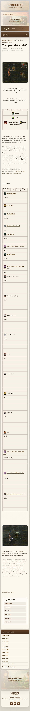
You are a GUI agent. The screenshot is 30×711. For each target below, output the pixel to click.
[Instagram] (15, 703)
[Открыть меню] (26, 34)
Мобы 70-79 (5, 658)
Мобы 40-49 (8, 622)
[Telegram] (11, 703)
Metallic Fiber (10, 205)
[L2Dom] (15, 6)
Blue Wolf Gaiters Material (13, 225)
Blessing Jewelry (20, 171)
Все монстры (8, 603)
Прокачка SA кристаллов (9, 666)
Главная (4, 40)
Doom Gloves (10, 234)
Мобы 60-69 (5, 655)
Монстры (10, 40)
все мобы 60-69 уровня (8, 592)
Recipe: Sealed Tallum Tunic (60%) (15, 246)
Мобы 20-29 (8, 614)
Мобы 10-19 (8, 610)
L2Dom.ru (6, 35)
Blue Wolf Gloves (11, 193)
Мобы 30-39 (8, 618)
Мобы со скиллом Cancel (9, 664)
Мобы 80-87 (5, 661)
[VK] (18, 703)
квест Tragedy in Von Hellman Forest (11, 173)
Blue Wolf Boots (11, 214)
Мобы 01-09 (8, 607)
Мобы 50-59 (5, 652)
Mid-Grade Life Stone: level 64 (14, 494)
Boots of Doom (11, 254)
